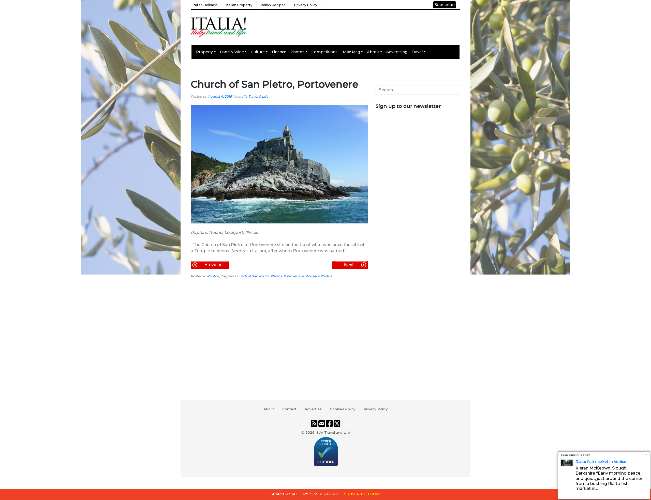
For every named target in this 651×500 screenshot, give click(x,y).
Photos (297, 52)
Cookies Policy (343, 409)
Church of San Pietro (252, 276)
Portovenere (293, 276)
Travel (417, 52)
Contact (289, 409)
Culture (258, 52)
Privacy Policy (305, 5)
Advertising (396, 52)
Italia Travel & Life (253, 96)
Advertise (313, 409)
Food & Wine (232, 52)
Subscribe (444, 4)
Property (204, 52)
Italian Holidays (205, 5)
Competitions (324, 52)
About (373, 52)
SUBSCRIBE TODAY (362, 494)
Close (646, 454)
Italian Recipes (273, 5)
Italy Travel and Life (333, 432)
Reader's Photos (318, 276)
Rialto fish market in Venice (600, 461)
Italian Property (239, 5)
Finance (279, 52)
